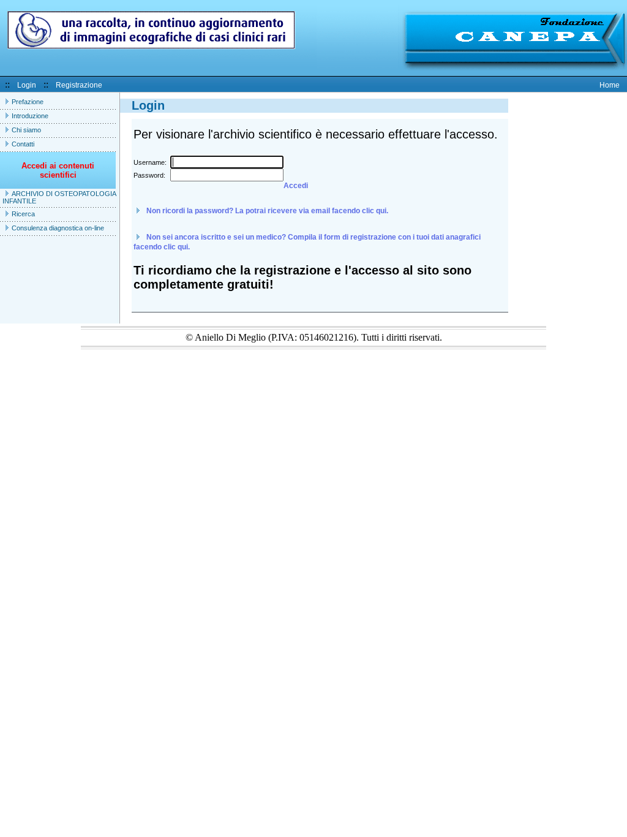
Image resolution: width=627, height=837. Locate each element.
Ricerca (23, 214)
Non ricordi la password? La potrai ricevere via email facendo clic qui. (267, 210)
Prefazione (27, 101)
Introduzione (30, 115)
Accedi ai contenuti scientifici (57, 170)
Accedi (295, 185)
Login (26, 85)
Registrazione (79, 85)
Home (609, 85)
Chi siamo (26, 130)
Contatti (23, 144)
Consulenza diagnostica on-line (58, 228)
